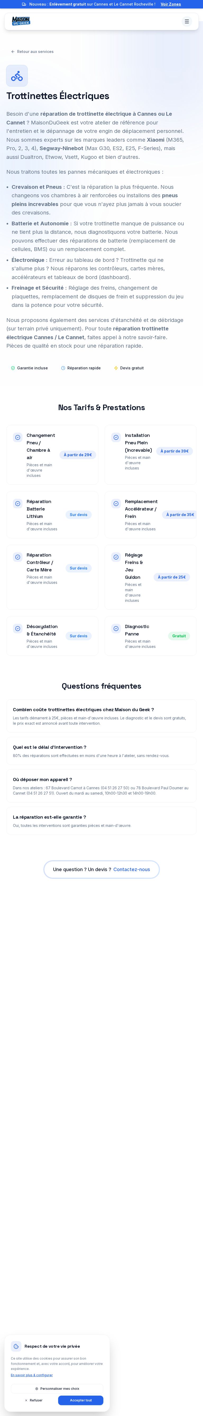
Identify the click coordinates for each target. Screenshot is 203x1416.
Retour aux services (35, 51)
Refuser (36, 1400)
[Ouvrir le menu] (187, 21)
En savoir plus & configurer (32, 1375)
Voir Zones (171, 4)
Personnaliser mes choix (59, 1389)
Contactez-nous (131, 869)
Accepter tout (81, 1400)
